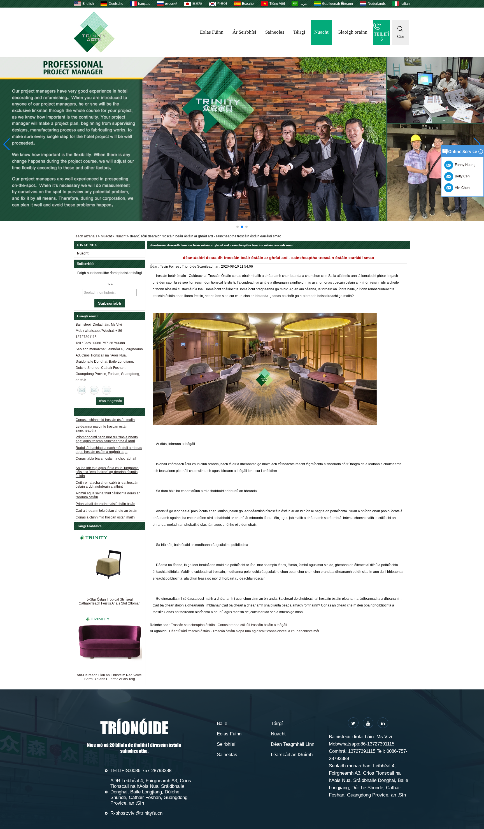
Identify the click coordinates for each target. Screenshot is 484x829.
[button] (237, 227)
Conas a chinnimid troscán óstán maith (105, 506)
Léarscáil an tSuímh (292, 754)
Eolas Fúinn (212, 32)
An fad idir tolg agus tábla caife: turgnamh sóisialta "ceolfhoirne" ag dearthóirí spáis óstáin (107, 461)
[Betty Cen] (94, 390)
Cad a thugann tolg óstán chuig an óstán (106, 500)
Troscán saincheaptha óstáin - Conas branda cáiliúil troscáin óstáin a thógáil (229, 625)
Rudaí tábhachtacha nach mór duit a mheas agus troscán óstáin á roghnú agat (109, 439)
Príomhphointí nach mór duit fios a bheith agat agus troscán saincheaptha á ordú (107, 428)
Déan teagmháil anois (109, 402)
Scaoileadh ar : (209, 266)
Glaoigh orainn (352, 32)
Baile (222, 723)
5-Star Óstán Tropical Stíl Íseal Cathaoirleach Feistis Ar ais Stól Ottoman (110, 601)
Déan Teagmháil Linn (292, 744)
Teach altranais (85, 236)
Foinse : (175, 266)
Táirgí (299, 32)
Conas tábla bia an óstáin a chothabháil (106, 448)
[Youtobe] (368, 722)
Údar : (155, 266)
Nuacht (321, 32)
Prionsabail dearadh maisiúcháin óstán (105, 493)
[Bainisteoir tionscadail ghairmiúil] (242, 139)
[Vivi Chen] (81, 390)
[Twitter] (353, 722)
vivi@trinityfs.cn (145, 813)
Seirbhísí (226, 744)
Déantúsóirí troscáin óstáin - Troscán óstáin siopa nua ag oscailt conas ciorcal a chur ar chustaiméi (244, 631)
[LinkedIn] (383, 722)
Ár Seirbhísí (244, 32)
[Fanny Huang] (106, 390)
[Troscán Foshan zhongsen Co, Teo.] (94, 51)
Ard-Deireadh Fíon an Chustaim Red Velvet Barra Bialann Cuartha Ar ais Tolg (110, 677)
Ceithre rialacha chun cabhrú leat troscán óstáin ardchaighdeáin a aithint (107, 474)
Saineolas (274, 32)
